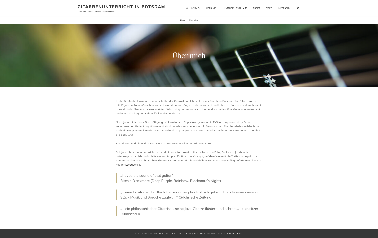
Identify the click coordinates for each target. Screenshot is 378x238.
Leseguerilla (132, 164)
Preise (256, 8)
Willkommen (193, 8)
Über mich (212, 8)
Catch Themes (234, 233)
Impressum (284, 8)
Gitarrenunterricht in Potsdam (121, 6)
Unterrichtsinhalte (235, 8)
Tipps (269, 8)
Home (182, 20)
